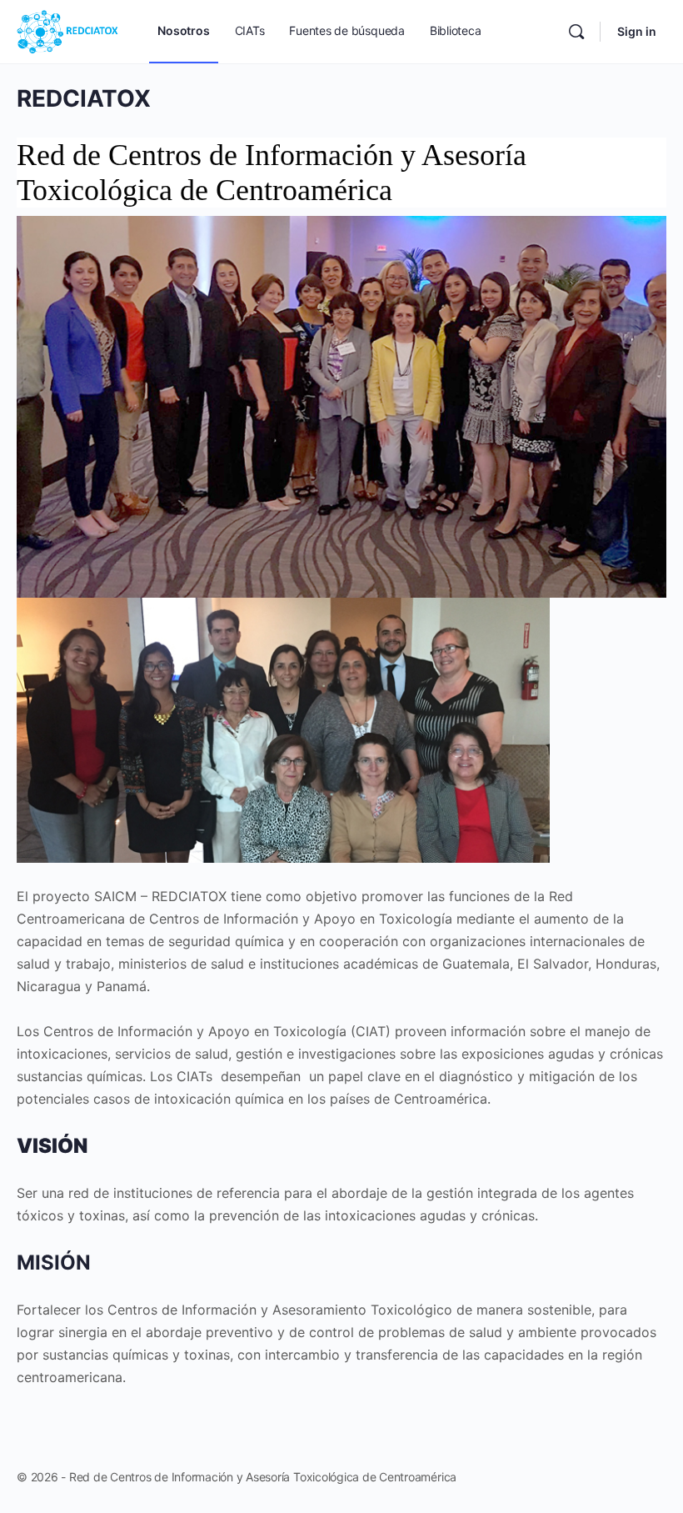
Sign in (636, 31)
